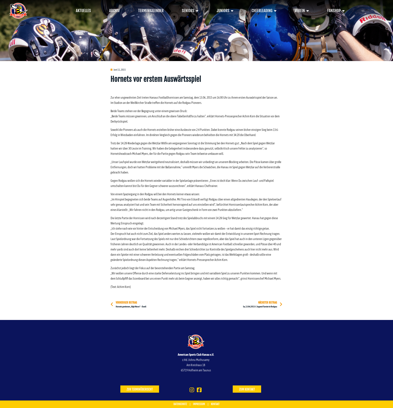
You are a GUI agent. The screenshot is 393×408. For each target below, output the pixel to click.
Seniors (188, 10)
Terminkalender (151, 10)
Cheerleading (262, 10)
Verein (300, 10)
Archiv (114, 10)
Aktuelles (83, 10)
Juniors (223, 10)
